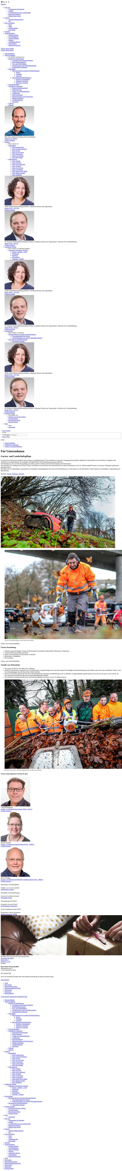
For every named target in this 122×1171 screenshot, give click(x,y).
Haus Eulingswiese (18, 147)
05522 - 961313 (11, 243)
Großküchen (16, 93)
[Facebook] (4, 996)
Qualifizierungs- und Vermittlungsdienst (24, 65)
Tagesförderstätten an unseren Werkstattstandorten (27, 338)
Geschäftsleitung (13, 1148)
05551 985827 (11, 138)
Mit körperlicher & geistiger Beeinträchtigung (26, 71)
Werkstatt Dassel (10, 809)
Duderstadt (15, 254)
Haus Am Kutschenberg (19, 149)
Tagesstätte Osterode (18, 341)
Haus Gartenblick (17, 169)
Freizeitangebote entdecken (9, 906)
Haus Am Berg (16, 163)
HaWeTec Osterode (22, 83)
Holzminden (16, 257)
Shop (6, 1115)
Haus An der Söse (17, 168)
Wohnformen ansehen (7, 889)
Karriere (7, 1129)
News (10, 1136)
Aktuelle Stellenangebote (15, 1131)
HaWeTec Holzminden (23, 79)
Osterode (18, 76)
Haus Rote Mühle (17, 157)
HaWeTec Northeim (22, 81)
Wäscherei (15, 102)
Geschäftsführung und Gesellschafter (19, 1124)
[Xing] (25, 996)
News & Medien (10, 1134)
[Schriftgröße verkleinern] (6, 2)
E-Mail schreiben (10, 140)
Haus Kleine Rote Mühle (19, 171)
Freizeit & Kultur (10, 1106)
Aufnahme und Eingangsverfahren (22, 60)
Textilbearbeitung (17, 100)
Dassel (18, 72)
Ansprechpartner (10, 1144)
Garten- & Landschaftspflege (21, 91)
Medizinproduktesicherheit (13, 988)
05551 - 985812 (36, 879)
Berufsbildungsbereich (19, 62)
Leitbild (10, 1122)
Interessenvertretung (14, 1125)
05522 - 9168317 (27, 844)
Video (10, 1137)
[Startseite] (7, 48)
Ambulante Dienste (10, 1084)
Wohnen (7, 1051)
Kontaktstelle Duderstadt (19, 67)
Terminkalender (13, 1139)
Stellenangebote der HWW (9, 914)
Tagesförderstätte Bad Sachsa (21, 336)
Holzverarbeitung (17, 95)
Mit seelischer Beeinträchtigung (21, 77)
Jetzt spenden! (5, 980)
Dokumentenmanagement (20, 88)
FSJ (9, 1132)
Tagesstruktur (9, 1096)
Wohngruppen (12, 159)
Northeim (19, 74)
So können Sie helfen (7, 958)
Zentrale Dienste (9, 1000)
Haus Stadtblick (17, 175)
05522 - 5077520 (12, 208)
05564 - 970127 (25, 809)
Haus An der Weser (18, 152)
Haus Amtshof (16, 166)
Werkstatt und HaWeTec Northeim (15, 879)
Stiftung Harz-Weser (14, 1127)
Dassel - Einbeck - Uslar (19, 252)
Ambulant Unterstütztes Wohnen (18, 250)
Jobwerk (11, 105)
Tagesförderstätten (13, 84)
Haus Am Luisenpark (18, 164)
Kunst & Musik (13, 422)
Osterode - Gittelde (18, 259)
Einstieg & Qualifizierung (16, 59)
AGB (6, 983)
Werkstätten (11, 69)
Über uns (7, 1118)
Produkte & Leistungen (15, 86)
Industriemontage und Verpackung (22, 96)
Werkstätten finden (6, 898)
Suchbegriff (5, 435)
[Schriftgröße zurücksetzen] (9, 2)
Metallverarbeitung (18, 98)
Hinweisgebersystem (11, 986)
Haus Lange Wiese (18, 156)
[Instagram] (12, 996)
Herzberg (15, 255)
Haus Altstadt (16, 161)
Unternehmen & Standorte (16, 1120)
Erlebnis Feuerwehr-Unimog (17, 417)
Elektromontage (17, 90)
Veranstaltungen (13, 418)
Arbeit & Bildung (10, 443)
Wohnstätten (12, 145)
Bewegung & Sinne (14, 420)
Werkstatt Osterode (10, 844)
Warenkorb (11, 427)
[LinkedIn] (19, 996)
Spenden (7, 1143)
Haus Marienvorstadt (18, 173)
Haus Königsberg (17, 154)
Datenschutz (8, 990)
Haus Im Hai (16, 151)
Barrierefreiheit (9, 993)
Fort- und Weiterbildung (19, 64)
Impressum (8, 992)
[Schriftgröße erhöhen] (4, 2)
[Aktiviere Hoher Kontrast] (2, 2)
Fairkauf (10, 103)
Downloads (8, 985)
